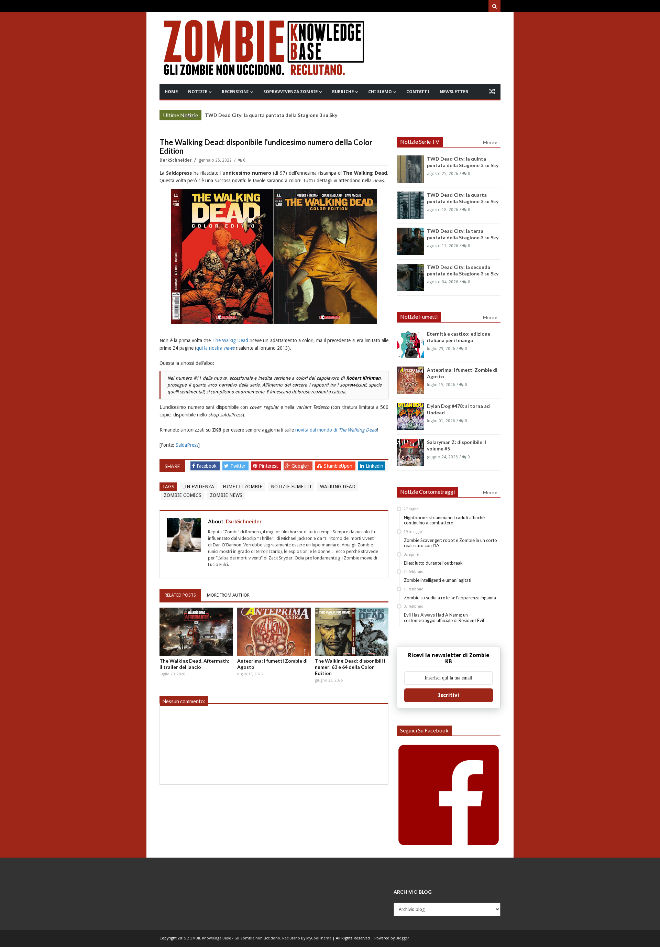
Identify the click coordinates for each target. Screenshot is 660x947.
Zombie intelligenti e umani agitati (437, 580)
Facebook (207, 466)
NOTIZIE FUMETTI (291, 486)
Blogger (402, 938)
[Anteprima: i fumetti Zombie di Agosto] (274, 632)
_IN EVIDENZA (198, 486)
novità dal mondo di (336, 430)
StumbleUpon (339, 466)
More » (191, 116)
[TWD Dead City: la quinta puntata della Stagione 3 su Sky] (410, 169)
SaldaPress (187, 445)
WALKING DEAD (337, 486)
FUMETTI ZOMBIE (242, 486)
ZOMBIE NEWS (226, 495)
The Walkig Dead (230, 340)
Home (171, 91)
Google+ (301, 466)
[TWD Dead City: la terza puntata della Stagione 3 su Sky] (410, 241)
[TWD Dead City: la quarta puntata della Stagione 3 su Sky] (410, 205)
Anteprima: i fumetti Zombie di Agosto (272, 664)
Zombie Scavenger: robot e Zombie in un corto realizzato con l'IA (450, 542)
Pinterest (269, 466)
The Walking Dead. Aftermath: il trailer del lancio (194, 664)
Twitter (238, 466)
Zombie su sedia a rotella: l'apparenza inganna (450, 597)
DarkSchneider (176, 160)
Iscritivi (448, 695)
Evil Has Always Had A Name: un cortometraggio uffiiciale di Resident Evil (444, 617)
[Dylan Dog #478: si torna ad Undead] (410, 416)
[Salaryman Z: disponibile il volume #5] (410, 452)
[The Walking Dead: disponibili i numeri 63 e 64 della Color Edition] (351, 632)
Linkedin (374, 466)
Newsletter (454, 91)
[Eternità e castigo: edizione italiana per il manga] (410, 344)
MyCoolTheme (318, 938)
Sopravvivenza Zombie (290, 91)
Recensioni (235, 91)
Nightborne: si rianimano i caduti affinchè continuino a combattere (444, 520)
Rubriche (343, 91)
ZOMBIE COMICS (182, 495)
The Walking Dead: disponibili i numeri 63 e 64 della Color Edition (350, 667)
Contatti (417, 91)
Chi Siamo (380, 91)
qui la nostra (215, 348)
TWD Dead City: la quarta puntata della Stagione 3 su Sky (271, 115)
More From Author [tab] (228, 595)
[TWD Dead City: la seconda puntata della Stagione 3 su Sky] (410, 277)
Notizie (197, 91)
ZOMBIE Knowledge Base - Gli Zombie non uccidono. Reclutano (243, 938)
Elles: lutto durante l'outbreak (433, 563)
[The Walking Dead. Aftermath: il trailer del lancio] (196, 632)
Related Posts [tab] (180, 595)
